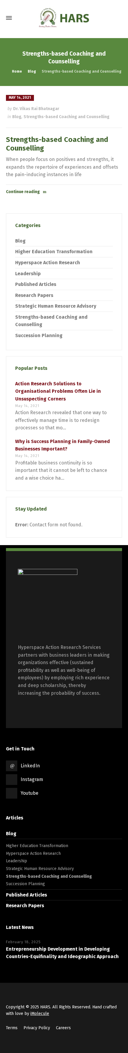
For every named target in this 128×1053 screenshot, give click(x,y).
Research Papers (34, 295)
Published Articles (35, 284)
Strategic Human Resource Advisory (55, 306)
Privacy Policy (37, 1027)
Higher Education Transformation (54, 251)
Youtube (29, 793)
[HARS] (64, 18)
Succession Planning (39, 335)
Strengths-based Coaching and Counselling (67, 116)
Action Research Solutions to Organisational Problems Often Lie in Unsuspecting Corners (58, 391)
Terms (12, 1027)
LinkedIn (30, 766)
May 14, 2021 (20, 98)
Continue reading (23, 191)
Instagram (32, 779)
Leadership (28, 273)
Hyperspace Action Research (47, 262)
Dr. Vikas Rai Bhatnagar (36, 108)
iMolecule (39, 1013)
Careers (63, 1027)
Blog (16, 116)
